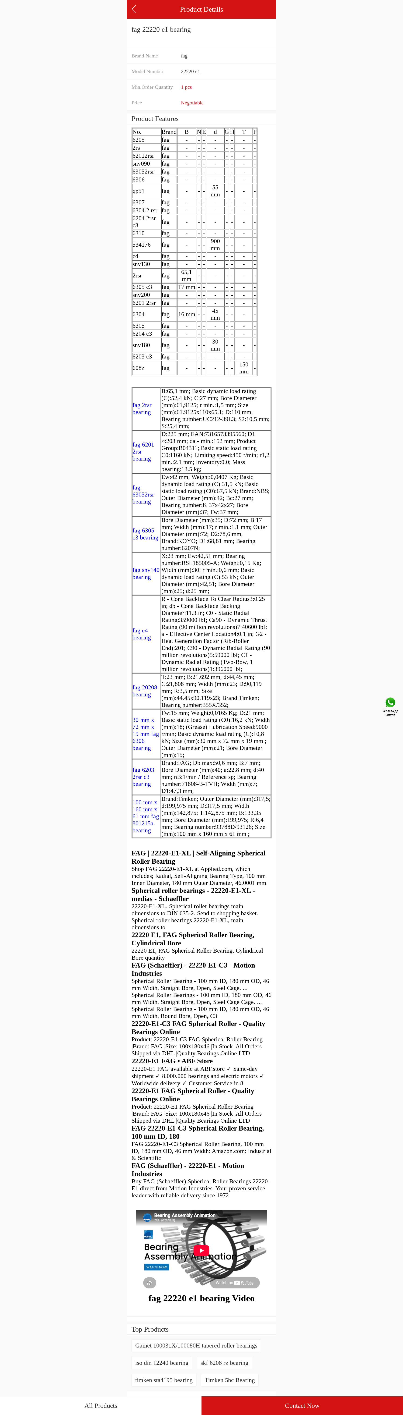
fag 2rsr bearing (142, 408)
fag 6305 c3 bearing (145, 534)
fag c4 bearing (141, 634)
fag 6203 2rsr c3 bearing (143, 776)
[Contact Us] (391, 707)
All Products (100, 1405)
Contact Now (302, 1405)
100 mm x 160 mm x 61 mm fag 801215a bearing (145, 816)
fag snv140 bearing (146, 573)
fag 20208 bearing (144, 691)
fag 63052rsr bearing (143, 494)
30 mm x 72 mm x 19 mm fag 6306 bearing (145, 733)
